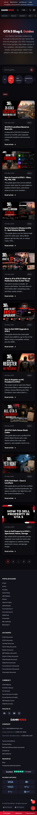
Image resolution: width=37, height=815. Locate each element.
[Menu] (34, 10)
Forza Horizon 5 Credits (10, 694)
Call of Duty (6, 593)
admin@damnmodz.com (14, 728)
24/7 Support (7, 813)
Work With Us (6, 754)
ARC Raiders (6, 596)
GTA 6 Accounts (7, 637)
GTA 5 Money (6, 684)
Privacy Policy (6, 744)
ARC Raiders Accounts (9, 653)
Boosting (4, 15)
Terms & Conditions (8, 741)
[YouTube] (14, 713)
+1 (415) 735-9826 (20, 732)
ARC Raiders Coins (8, 700)
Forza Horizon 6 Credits (10, 697)
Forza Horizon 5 (7, 609)
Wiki (30, 15)
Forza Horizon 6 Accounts (10, 669)
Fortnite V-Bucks (7, 688)
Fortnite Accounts (8, 643)
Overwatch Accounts (9, 672)
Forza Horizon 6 (7, 612)
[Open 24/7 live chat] (33, 808)
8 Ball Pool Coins (7, 704)
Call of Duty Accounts (9, 646)
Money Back (19, 813)
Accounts (22, 15)
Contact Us (5, 750)
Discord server (13, 2)
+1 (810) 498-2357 (27, 735)
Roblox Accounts (7, 650)
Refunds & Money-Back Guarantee (13, 747)
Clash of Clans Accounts (10, 656)
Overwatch (5, 618)
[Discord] (4, 713)
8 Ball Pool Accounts (9, 662)
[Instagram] (19, 713)
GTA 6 (4, 583)
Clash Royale (6, 605)
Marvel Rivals (6, 621)
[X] (9, 713)
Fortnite (4, 589)
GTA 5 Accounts (7, 640)
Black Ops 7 (6, 625)
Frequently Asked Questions (11, 765)
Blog (3, 762)
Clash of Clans (7, 602)
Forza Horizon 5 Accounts (10, 666)
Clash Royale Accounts (9, 659)
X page (30, 2)
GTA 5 (4, 586)
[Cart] (30, 10)
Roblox (4, 599)
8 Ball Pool (5, 615)
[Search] (18, 10)
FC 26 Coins (6, 691)
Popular (13, 15)
